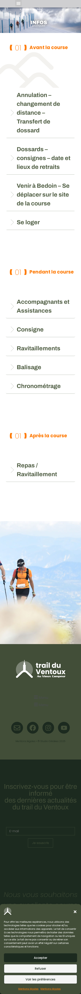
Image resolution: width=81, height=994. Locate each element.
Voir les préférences (40, 979)
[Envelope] (17, 727)
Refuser (40, 969)
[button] (75, 912)
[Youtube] (64, 727)
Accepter (40, 958)
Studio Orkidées (49, 741)
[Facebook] (33, 727)
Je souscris (40, 843)
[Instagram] (48, 727)
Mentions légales (28, 988)
